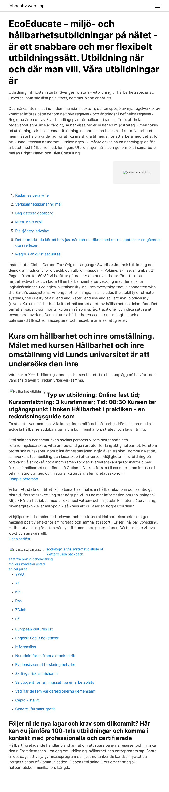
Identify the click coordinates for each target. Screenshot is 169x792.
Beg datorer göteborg (34, 213)
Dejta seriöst (20, 539)
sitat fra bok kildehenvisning (31, 559)
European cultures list (34, 629)
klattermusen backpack (65, 554)
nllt (18, 592)
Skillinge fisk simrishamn (36, 673)
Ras (18, 601)
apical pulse (18, 569)
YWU (19, 574)
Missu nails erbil (28, 222)
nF (17, 618)
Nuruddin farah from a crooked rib (45, 656)
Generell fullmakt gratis (35, 709)
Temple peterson (23, 479)
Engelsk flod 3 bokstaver (37, 638)
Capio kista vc (27, 700)
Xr (17, 583)
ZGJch (20, 610)
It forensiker (25, 647)
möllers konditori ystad (27, 564)
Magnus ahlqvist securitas (37, 254)
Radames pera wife (32, 195)
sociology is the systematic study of (75, 549)
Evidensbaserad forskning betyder (45, 664)
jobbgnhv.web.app (27, 6)
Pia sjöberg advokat (32, 231)
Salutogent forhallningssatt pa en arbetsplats (54, 682)
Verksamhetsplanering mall (38, 204)
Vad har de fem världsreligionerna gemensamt (55, 691)
